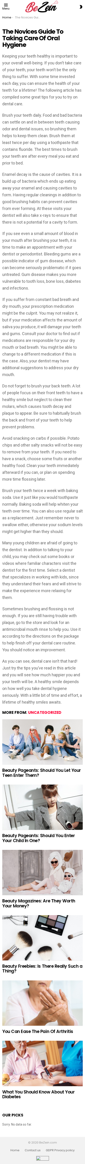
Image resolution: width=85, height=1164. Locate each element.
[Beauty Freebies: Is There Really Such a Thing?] (42, 938)
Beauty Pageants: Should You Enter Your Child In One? (38, 838)
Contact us (33, 1150)
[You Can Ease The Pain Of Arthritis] (42, 1003)
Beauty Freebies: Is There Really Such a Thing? (42, 968)
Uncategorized (44, 712)
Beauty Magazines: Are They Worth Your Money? (38, 903)
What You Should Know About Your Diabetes (38, 1094)
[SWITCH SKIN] (81, 6)
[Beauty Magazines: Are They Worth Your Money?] (42, 872)
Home (14, 1150)
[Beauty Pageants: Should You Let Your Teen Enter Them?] (42, 742)
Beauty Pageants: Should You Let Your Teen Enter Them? (41, 772)
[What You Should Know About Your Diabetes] (42, 1063)
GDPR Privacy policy (60, 1150)
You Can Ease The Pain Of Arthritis (37, 1031)
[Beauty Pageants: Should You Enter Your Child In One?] (42, 807)
